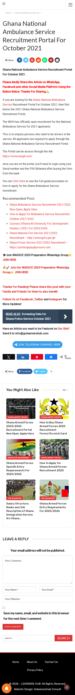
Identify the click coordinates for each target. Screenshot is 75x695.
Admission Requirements (19, 458)
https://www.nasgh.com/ (17, 156)
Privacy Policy (35, 670)
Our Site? (63, 328)
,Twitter (38, 299)
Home (15, 662)
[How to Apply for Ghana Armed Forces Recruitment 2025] (54, 449)
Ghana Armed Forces (18, 417)
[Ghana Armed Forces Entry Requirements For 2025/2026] (54, 490)
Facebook (26, 299)
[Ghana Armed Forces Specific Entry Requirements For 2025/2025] (20, 449)
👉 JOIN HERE (19, 272)
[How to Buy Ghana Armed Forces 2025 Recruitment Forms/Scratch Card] (54, 408)
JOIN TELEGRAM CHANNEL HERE (39, 344)
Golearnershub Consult (47, 689)
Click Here (19, 181)
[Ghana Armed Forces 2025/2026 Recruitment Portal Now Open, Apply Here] (20, 408)
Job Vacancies (14, 498)
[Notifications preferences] (7, 688)
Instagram (55, 299)
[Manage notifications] (67, 687)
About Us (32, 662)
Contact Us (51, 662)
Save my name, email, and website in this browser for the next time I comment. (36, 615)
